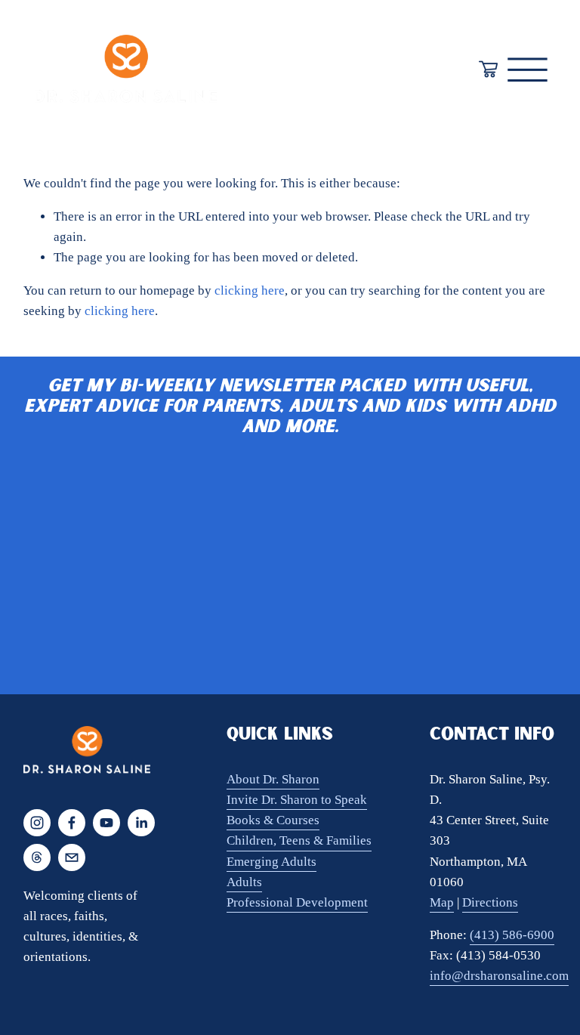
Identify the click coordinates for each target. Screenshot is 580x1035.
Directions (490, 902)
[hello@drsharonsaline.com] (71, 857)
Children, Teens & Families (299, 840)
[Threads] (37, 857)
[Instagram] (37, 822)
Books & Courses (273, 820)
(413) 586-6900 (512, 935)
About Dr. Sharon (273, 779)
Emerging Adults (271, 861)
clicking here (249, 290)
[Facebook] (71, 822)
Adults (244, 882)
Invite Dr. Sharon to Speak (297, 799)
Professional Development (297, 902)
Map (442, 902)
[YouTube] (106, 822)
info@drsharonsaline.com (499, 976)
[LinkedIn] (141, 822)
